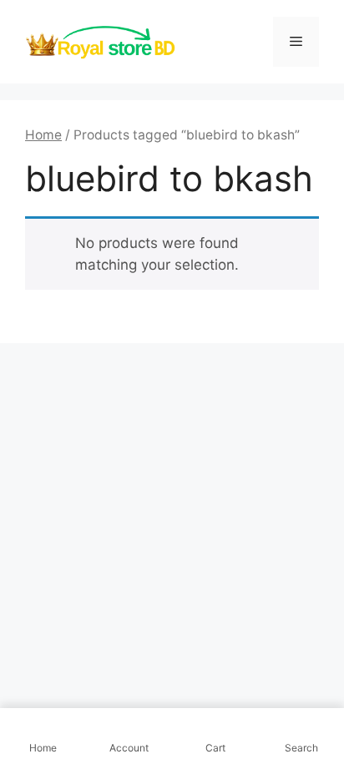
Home (43, 135)
